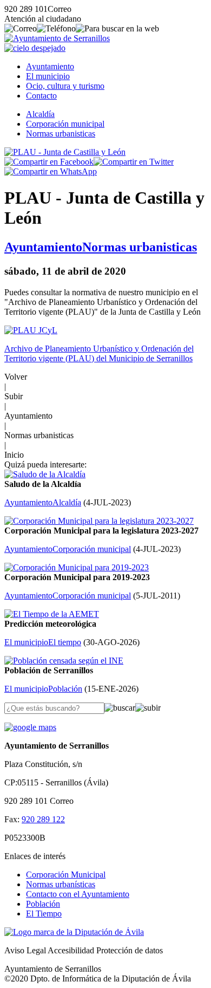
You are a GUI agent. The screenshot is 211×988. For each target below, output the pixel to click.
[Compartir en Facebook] (49, 161)
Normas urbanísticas (60, 884)
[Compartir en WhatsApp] (50, 171)
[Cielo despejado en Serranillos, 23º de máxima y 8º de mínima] (34, 48)
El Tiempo (44, 913)
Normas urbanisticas (60, 133)
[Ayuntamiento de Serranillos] (57, 38)
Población (43, 903)
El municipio (48, 76)
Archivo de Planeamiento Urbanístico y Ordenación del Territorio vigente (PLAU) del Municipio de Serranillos (99, 353)
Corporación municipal (65, 123)
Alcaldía (40, 114)
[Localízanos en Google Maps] (30, 727)
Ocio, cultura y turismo (65, 85)
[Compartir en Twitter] (134, 161)
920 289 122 (43, 819)
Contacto (41, 95)
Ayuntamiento (50, 66)
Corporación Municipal (66, 874)
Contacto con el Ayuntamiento (77, 894)
